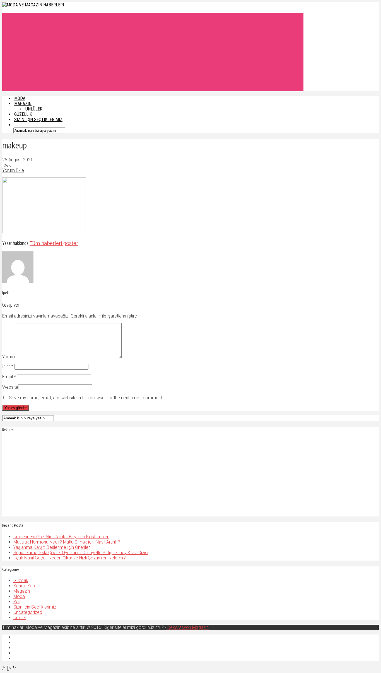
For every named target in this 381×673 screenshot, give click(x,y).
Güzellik (20, 580)
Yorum (8, 356)
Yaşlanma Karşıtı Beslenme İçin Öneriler (51, 547)
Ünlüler (19, 617)
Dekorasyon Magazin (188, 627)
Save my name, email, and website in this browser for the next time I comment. (86, 397)
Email (9, 376)
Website (10, 387)
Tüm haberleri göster (54, 243)
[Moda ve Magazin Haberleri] (33, 5)
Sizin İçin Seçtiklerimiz (38, 119)
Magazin (21, 591)
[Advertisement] (152, 52)
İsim (7, 366)
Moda (19, 596)
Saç (17, 601)
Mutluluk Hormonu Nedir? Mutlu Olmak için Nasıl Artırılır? (66, 542)
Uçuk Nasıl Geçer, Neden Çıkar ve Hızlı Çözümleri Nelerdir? (69, 558)
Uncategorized (27, 612)
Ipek (6, 165)
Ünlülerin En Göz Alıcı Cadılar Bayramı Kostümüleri (61, 536)
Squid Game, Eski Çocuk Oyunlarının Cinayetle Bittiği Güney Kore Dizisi (80, 552)
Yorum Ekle (13, 170)
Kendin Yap (24, 585)
